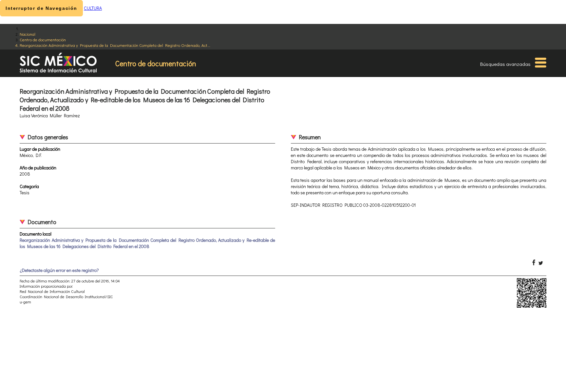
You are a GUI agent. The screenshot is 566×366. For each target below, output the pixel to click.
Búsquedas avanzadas (505, 64)
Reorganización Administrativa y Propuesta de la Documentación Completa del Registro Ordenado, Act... (115, 45)
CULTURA (93, 8)
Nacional (27, 34)
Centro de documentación (43, 39)
